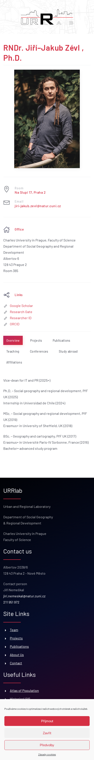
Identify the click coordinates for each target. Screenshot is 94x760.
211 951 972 (11, 602)
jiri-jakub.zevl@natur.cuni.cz (38, 206)
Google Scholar (21, 305)
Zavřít (47, 733)
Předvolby (47, 745)
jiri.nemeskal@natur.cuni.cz (24, 596)
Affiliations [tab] (14, 362)
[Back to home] (47, 17)
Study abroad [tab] (68, 351)
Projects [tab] (36, 340)
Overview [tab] (13, 340)
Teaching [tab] (12, 351)
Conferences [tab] (39, 351)
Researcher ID (20, 318)
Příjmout (47, 721)
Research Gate (21, 312)
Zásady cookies (47, 754)
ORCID (14, 324)
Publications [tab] (61, 340)
